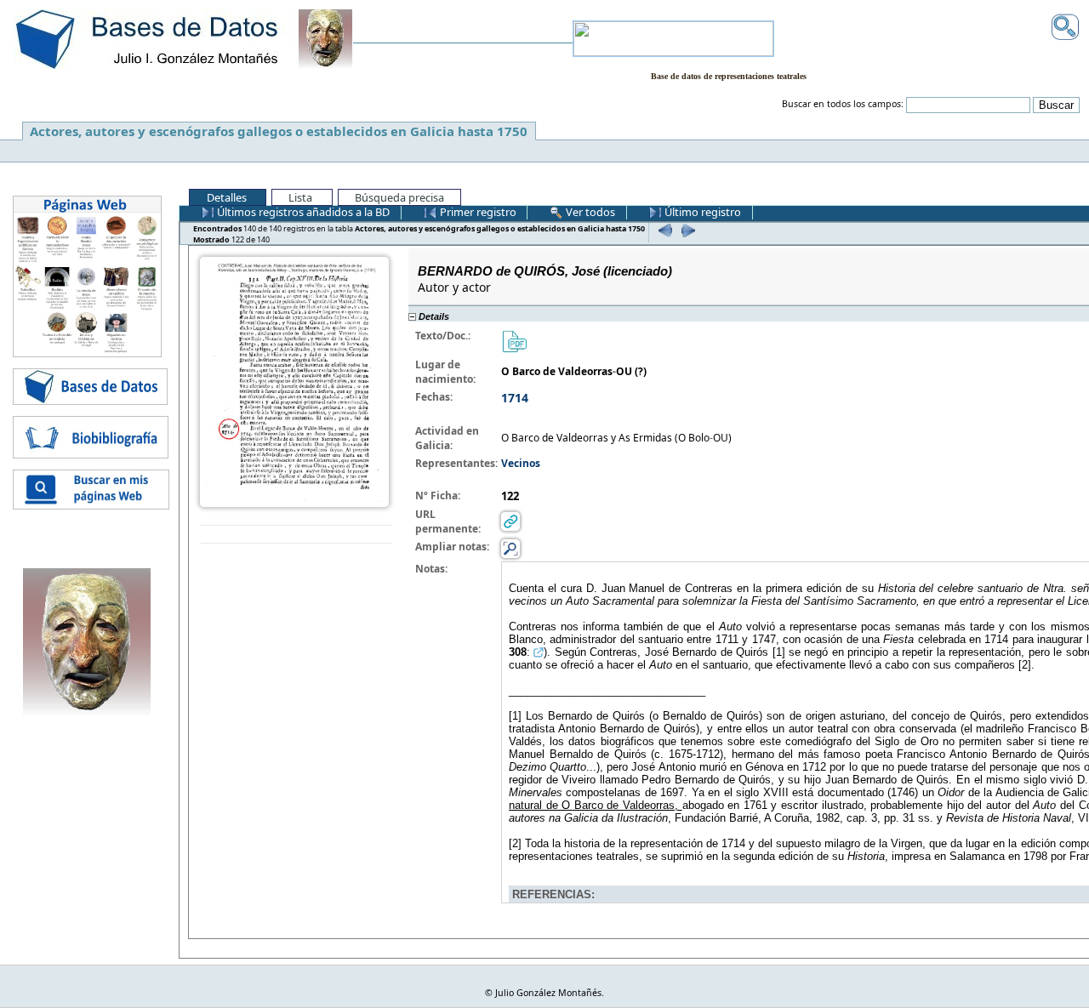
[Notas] (510, 547)
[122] (686, 230)
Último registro (701, 211)
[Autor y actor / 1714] (294, 380)
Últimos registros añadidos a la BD (302, 211)
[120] (663, 230)
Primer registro (476, 211)
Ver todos (589, 211)
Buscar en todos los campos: (843, 104)
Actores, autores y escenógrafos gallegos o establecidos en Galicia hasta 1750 (278, 131)
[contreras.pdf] (514, 340)
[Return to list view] (296, 535)
